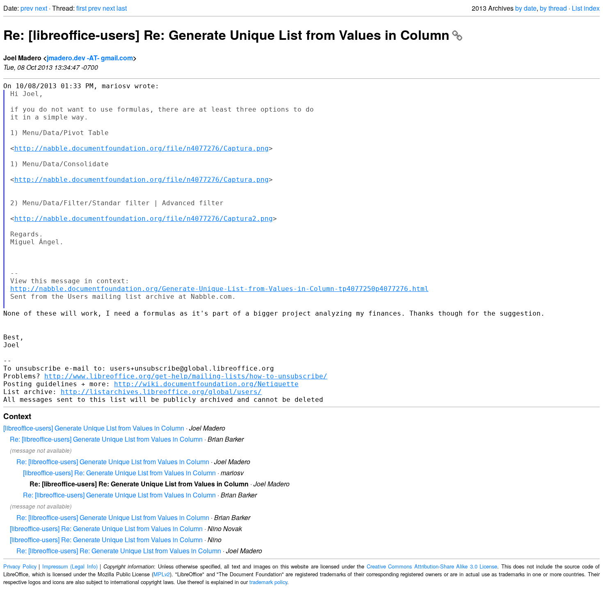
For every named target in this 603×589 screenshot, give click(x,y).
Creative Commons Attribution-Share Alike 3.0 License (432, 566)
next (41, 8)
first (81, 8)
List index (586, 8)
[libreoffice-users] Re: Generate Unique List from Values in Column (119, 472)
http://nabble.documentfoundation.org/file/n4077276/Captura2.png (143, 218)
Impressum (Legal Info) (70, 566)
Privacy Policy (20, 566)
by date (526, 8)
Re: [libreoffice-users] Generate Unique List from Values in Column (106, 439)
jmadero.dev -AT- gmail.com (90, 57)
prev (27, 8)
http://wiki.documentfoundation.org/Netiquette (206, 384)
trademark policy (268, 582)
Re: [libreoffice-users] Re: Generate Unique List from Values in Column (226, 34)
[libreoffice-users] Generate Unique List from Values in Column (93, 428)
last (121, 8)
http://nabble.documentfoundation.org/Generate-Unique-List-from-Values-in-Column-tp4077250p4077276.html (219, 289)
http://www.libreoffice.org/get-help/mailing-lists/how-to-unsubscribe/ (185, 376)
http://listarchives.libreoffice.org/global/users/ (161, 392)
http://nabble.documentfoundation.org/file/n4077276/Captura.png (141, 148)
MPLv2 (161, 574)
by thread (553, 8)
